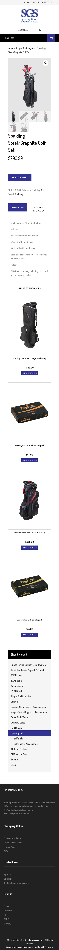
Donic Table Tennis (20, 717)
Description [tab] (17, 207)
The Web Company (45, 947)
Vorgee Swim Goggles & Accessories (29, 712)
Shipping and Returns (13, 838)
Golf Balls (18, 738)
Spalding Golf (29, 48)
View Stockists (19, 177)
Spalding (19, 194)
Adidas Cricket (18, 685)
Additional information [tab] (38, 209)
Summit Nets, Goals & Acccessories (28, 706)
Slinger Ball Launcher (21, 696)
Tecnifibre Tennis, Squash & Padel (27, 670)
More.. (6, 813)
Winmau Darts (18, 722)
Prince (6, 906)
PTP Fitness (16, 675)
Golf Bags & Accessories (26, 743)
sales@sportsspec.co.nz (19, 813)
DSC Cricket (16, 691)
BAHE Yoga (16, 680)
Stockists (7, 878)
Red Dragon (16, 727)
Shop (18, 48)
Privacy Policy (10, 847)
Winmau (7, 923)
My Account (30, 2)
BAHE (6, 919)
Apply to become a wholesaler (16, 883)
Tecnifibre (8, 910)
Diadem (15, 701)
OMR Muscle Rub (19, 754)
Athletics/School (19, 749)
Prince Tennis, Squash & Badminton (28, 664)
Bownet (15, 759)
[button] (6, 38)
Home (11, 48)
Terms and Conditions (13, 842)
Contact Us (46, 2)
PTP (5, 915)
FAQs (6, 851)
